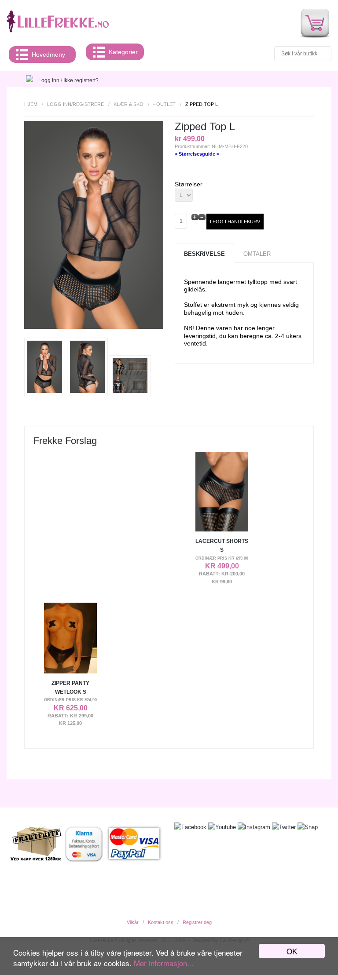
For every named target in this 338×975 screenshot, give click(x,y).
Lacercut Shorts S (221, 545)
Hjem (30, 104)
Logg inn (48, 80)
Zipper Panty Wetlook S (70, 687)
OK (292, 951)
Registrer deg (197, 922)
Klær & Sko (128, 104)
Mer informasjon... (164, 962)
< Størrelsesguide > (197, 153)
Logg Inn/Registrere (75, 104)
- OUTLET (164, 104)
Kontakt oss (160, 922)
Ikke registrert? (81, 80)
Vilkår (133, 922)
